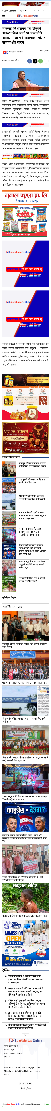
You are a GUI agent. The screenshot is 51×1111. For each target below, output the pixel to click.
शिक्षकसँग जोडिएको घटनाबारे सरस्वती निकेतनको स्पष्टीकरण (32, 497)
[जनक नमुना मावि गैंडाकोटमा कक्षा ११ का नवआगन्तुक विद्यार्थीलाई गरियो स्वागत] (9, 535)
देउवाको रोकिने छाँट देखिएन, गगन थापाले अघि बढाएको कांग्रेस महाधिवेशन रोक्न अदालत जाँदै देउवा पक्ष (32, 549)
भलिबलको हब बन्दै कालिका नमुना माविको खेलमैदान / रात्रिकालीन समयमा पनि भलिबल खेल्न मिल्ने (27, 1004)
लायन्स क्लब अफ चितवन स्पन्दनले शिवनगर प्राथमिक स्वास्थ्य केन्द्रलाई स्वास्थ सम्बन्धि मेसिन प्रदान (24, 1016)
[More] (46, 61)
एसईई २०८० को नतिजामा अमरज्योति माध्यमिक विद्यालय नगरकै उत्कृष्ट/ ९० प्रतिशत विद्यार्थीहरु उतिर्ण (25, 991)
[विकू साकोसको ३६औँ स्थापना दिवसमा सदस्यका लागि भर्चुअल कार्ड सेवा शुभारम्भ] (9, 518)
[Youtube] (30, 1084)
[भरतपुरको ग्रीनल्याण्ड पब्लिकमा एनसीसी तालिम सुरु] (9, 486)
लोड (25, 1035)
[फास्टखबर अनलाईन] (5, 52)
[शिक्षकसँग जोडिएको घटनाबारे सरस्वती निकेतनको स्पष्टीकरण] (9, 502)
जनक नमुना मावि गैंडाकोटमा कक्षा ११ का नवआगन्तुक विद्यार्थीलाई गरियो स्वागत (31, 532)
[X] (43, 11)
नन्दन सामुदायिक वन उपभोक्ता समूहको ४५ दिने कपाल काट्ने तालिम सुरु (32, 565)
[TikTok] (24, 1084)
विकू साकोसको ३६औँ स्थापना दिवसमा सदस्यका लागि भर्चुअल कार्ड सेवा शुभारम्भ (32, 515)
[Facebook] (34, 11)
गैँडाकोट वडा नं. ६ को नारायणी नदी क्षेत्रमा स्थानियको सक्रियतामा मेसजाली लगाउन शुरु (26, 979)
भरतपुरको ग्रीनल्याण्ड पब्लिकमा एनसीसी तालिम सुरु (32, 481)
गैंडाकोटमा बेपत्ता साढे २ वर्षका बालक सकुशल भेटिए (32, 579)
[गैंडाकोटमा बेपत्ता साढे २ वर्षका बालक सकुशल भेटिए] (9, 584)
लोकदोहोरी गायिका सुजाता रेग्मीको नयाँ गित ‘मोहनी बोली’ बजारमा (27, 1027)
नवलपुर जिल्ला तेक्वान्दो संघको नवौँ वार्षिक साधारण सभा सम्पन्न (32, 464)
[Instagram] (38, 11)
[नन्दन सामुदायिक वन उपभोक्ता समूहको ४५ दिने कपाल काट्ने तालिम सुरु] (9, 568)
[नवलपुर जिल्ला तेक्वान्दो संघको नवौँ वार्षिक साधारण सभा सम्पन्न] (9, 469)
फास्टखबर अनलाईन (16, 51)
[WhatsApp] (40, 61)
